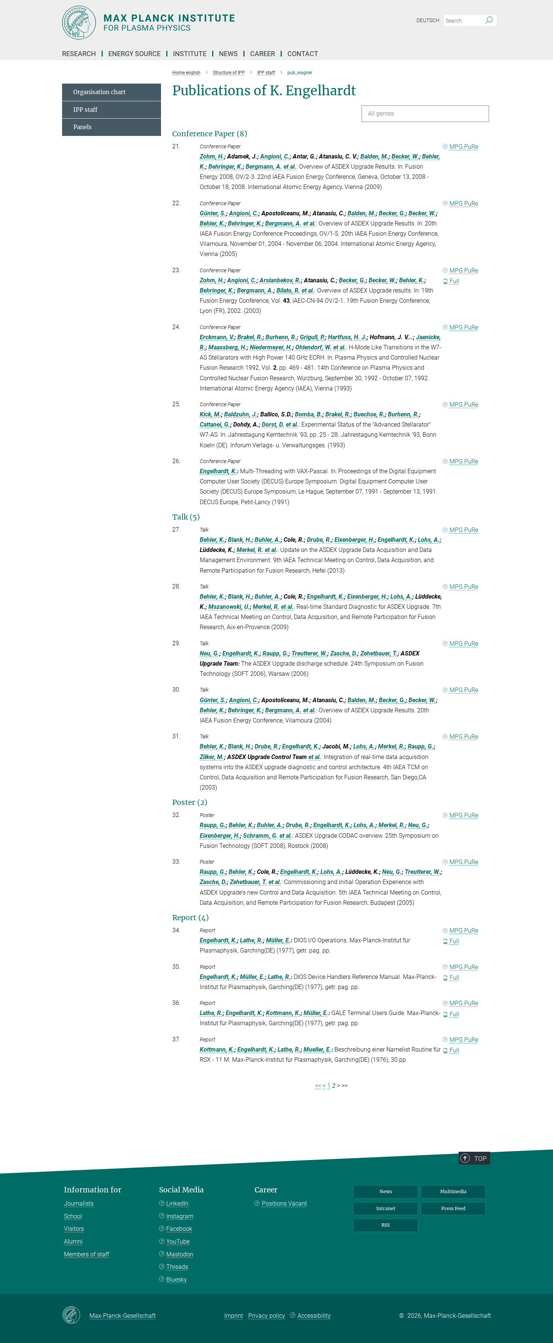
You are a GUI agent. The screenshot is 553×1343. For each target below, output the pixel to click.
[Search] (489, 20)
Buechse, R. (369, 414)
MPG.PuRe (464, 146)
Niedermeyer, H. (271, 347)
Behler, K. (212, 223)
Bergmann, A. (264, 166)
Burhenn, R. (281, 337)
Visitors (74, 1228)
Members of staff (86, 1254)
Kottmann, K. (283, 1013)
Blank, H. (240, 539)
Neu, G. (209, 653)
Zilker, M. (212, 757)
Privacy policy (266, 1315)
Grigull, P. (312, 337)
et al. (290, 166)
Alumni (73, 1241)
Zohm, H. (212, 156)
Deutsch (427, 20)
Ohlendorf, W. (313, 347)
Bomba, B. (308, 414)
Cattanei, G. (215, 424)
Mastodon (179, 1254)
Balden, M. (374, 156)
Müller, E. (278, 940)
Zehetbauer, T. (379, 653)
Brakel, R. (250, 337)
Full (454, 281)
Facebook (179, 1228)
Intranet (385, 1208)
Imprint (233, 1315)
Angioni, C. (275, 156)
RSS (385, 1225)
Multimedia (453, 1191)
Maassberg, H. (227, 347)
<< (318, 1085)
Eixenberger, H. (354, 539)
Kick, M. (210, 414)
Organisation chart (99, 92)
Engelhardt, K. (218, 471)
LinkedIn (177, 1203)
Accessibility (314, 1315)
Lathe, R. (251, 940)
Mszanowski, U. (229, 606)
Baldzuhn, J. (240, 414)
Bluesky (176, 1279)
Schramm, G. (260, 835)
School (73, 1216)
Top (480, 1158)
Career (266, 1190)
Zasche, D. (343, 653)
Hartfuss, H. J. (347, 337)
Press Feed (453, 1208)
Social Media (181, 1190)
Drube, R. (319, 539)
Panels (82, 127)
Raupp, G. (276, 653)
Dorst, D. (273, 424)
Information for (93, 1190)
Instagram (179, 1216)
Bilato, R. (288, 290)
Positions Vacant (284, 1203)
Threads (177, 1266)
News (386, 1191)
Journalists (79, 1203)
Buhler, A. (268, 539)
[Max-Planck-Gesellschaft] (76, 1315)
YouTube (178, 1241)
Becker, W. (405, 156)
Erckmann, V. (217, 337)
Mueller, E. (317, 1049)
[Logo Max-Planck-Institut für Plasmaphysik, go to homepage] (203, 23)
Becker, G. (392, 213)
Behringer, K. (225, 166)
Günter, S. (213, 213)
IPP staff (85, 109)
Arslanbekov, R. (280, 280)
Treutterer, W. (309, 653)
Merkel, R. (250, 549)
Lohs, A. (429, 539)
